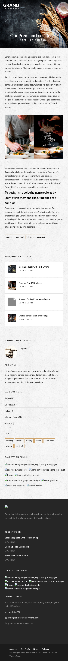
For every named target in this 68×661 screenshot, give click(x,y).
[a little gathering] (50, 480)
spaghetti (41, 237)
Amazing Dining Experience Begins (34, 299)
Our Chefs (25, 649)
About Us (13, 649)
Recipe (8, 423)
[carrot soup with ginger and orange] (22, 480)
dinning (29, 440)
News (35, 649)
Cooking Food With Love (30, 283)
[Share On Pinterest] (17, 654)
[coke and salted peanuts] (27, 475)
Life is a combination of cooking (33, 315)
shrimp (31, 237)
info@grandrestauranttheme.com (23, 617)
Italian (7, 411)
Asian (45, 40)
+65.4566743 (13, 612)
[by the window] (35, 485)
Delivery (45, 649)
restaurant (19, 237)
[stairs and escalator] (15, 485)
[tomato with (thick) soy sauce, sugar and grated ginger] (31, 464)
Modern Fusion (12, 417)
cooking (9, 440)
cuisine (19, 440)
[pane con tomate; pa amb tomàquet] (47, 469)
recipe (9, 237)
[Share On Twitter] (12, 654)
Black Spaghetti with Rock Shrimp (34, 267)
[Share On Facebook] (8, 654)
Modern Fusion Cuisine (16, 555)
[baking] (9, 475)
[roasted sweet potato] (16, 469)
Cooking (8, 404)
